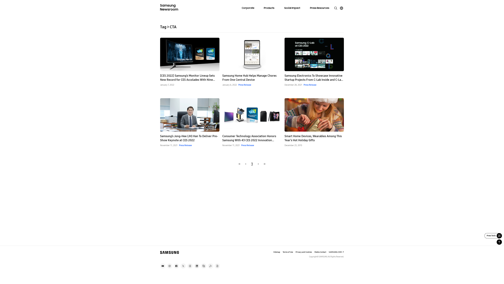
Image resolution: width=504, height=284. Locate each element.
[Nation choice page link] (341, 8)
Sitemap (276, 252)
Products (269, 8)
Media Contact (320, 252)
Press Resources (319, 8)
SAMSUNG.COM (335, 252)
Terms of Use (288, 252)
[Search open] (335, 8)
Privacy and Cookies (304, 252)
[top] (499, 242)
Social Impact (292, 8)
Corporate (248, 8)
